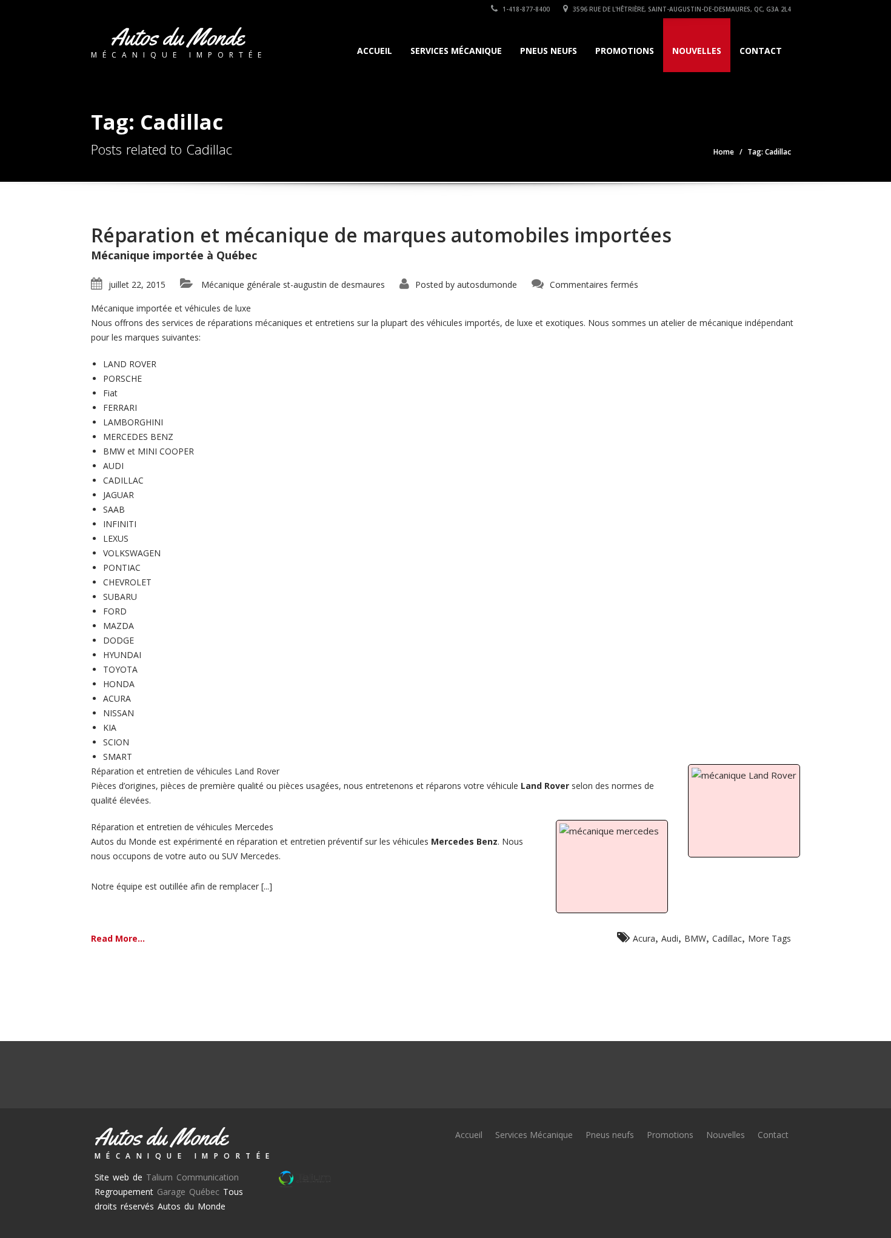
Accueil (374, 50)
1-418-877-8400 (525, 9)
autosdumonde (487, 284)
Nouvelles (696, 50)
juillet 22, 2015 (136, 284)
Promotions (624, 50)
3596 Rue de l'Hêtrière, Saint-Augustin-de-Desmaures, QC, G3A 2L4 (681, 9)
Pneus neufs (548, 50)
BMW (695, 938)
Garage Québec (188, 1191)
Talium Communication (192, 1177)
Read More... (118, 938)
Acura (644, 938)
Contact (760, 50)
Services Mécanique (456, 50)
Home (723, 152)
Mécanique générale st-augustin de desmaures (293, 284)
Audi (669, 938)
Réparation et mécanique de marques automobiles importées (381, 235)
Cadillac (727, 938)
